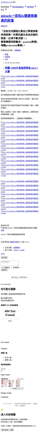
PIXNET (9, 403)
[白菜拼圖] (1, 371)
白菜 (2, 230)
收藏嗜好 (17, 50)
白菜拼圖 (3, 368)
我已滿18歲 (5, 430)
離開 (11, 430)
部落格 (7, 57)
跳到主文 (4, 26)
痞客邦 (12, 242)
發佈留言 (4, 270)
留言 (16, 242)
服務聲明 (22, 406)
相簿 (6, 54)
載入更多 (4, 257)
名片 (6, 59)
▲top (3, 253)
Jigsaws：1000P (19, 250)
